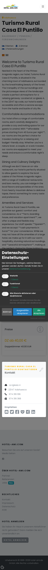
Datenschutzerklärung (19, 269)
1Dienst (14, 279)
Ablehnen (7, 312)
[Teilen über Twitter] (12, 412)
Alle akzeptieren (38, 312)
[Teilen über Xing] (28, 412)
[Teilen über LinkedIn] (33, 412)
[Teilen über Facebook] (17, 412)
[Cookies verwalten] (3, 567)
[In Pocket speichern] (22, 412)
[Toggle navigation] (43, 7)
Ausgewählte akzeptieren (23, 312)
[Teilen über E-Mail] (6, 412)
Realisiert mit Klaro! (38, 318)
